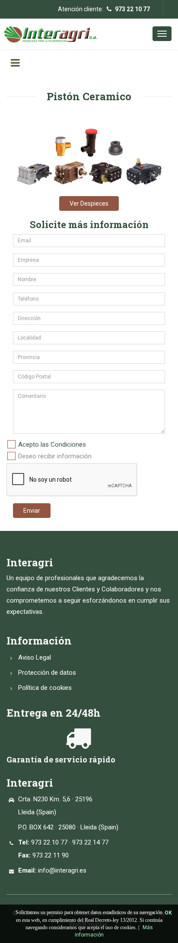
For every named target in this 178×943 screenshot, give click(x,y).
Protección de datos (47, 672)
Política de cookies (45, 688)
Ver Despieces (89, 203)
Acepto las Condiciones (52, 444)
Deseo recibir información (55, 456)
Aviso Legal (34, 657)
